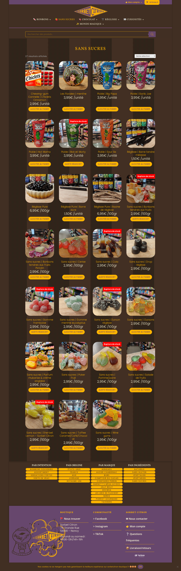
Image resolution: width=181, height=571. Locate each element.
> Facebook (100, 518)
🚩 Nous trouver (70, 518)
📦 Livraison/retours (138, 548)
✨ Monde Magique (89, 24)
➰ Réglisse (109, 20)
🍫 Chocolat (86, 20)
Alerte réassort (73, 164)
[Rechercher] (152, 34)
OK (140, 566)
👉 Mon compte (133, 2)
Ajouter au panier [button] (39, 109)
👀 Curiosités (132, 20)
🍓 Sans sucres (65, 20)
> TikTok (98, 534)
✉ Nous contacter (136, 518)
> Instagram (100, 526)
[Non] (177, 566)
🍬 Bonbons (41, 20)
